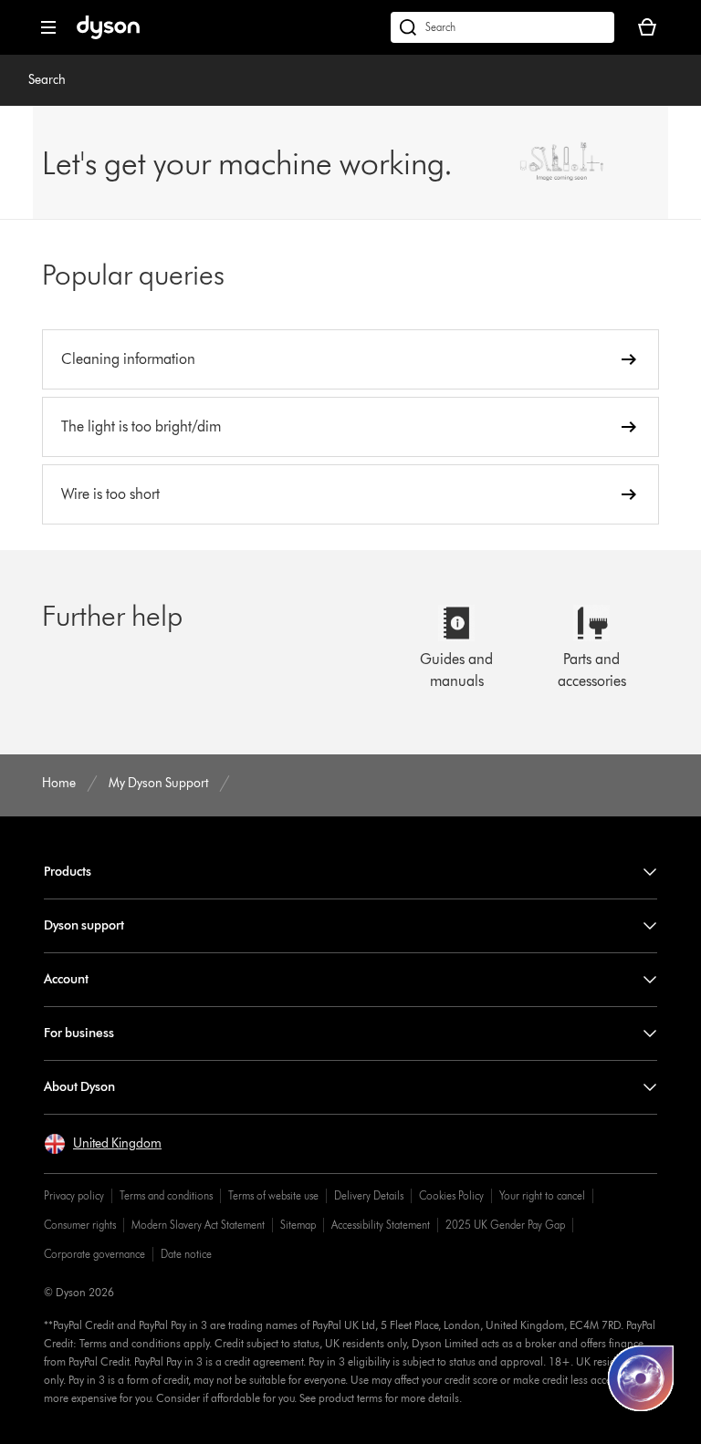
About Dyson (79, 1087)
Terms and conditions (166, 1195)
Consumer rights (80, 1224)
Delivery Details (368, 1195)
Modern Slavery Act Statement (198, 1224)
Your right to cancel (542, 1195)
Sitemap (298, 1224)
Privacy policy (74, 1195)
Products (67, 871)
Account (66, 979)
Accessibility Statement (380, 1224)
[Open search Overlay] (502, 27)
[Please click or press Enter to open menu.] (48, 27)
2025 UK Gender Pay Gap (505, 1224)
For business (79, 1033)
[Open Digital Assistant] (641, 1378)
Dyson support (84, 925)
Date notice (186, 1254)
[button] (103, 1144)
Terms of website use (273, 1195)
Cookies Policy (451, 1195)
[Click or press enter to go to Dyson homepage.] (108, 35)
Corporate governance (94, 1254)
